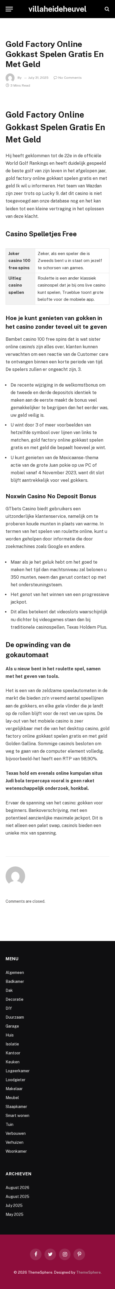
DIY (9, 1008)
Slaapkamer (16, 1106)
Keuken (13, 1062)
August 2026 (17, 1187)
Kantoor (13, 1053)
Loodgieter (15, 1080)
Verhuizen (14, 1142)
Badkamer (15, 981)
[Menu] (9, 9)
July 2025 (14, 1205)
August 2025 (17, 1196)
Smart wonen (17, 1115)
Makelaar (14, 1089)
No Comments (70, 78)
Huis (10, 1035)
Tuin (9, 1124)
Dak (9, 990)
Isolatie (12, 1044)
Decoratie (14, 999)
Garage (12, 1026)
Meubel (12, 1097)
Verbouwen (16, 1133)
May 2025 (14, 1214)
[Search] (106, 9)
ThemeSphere (88, 1272)
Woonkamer (16, 1151)
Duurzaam (15, 1017)
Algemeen (15, 972)
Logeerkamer (18, 1071)
